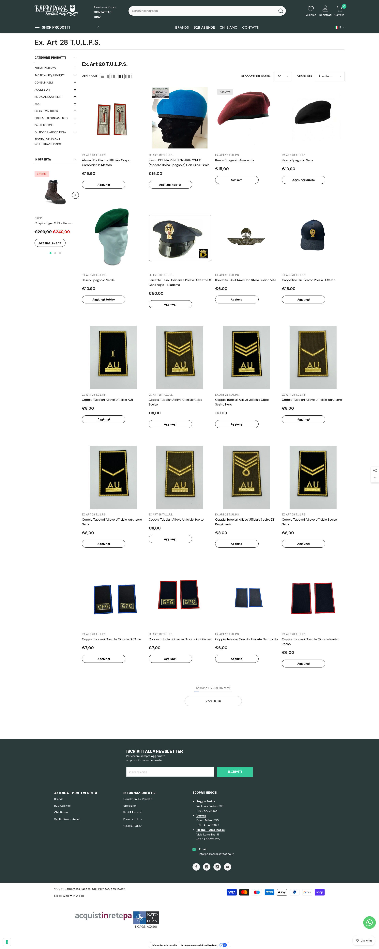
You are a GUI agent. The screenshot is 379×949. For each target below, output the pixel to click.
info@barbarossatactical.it (216, 854)
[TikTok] (217, 867)
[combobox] (202, 11)
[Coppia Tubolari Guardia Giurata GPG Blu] (113, 597)
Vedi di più (213, 701)
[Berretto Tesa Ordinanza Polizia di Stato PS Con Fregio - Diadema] (180, 238)
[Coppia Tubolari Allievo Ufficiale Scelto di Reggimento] (246, 477)
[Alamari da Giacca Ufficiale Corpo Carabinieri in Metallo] (113, 118)
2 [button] (55, 258)
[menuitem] (55, 68)
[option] (55, 214)
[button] (55, 82)
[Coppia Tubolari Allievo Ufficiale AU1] (113, 357)
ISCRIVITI (235, 772)
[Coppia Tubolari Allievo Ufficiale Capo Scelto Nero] (246, 357)
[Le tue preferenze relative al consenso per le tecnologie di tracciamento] (7, 942)
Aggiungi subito (50, 247)
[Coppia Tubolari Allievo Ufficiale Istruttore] (313, 357)
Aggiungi (104, 184)
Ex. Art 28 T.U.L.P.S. (94, 155)
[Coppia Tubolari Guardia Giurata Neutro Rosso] (313, 597)
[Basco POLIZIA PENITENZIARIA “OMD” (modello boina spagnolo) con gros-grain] (180, 118)
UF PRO (39, 218)
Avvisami (237, 180)
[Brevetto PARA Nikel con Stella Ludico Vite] (246, 238)
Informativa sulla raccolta (164, 945)
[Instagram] (206, 867)
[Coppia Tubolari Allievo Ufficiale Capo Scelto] (180, 357)
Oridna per (304, 76)
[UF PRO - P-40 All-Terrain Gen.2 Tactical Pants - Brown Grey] (55, 191)
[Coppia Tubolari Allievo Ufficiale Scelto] (180, 477)
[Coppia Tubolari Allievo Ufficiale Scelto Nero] (313, 477)
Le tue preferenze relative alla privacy (199, 945)
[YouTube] (227, 867)
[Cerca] (207, 11)
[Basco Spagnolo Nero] (313, 118)
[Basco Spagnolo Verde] (113, 238)
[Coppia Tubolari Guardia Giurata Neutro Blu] (246, 597)
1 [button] (51, 258)
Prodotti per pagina (256, 76)
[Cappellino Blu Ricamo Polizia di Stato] (313, 238)
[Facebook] (196, 867)
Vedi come (89, 76)
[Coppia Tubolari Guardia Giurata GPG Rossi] (180, 597)
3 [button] (60, 258)
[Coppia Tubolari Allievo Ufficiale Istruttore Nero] (113, 477)
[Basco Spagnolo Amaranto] (246, 118)
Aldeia (80, 895)
